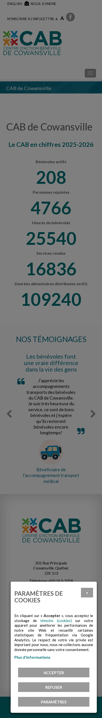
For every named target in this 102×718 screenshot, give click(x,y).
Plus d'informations (32, 657)
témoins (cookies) (56, 620)
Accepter (54, 672)
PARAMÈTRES (54, 701)
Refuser (53, 687)
